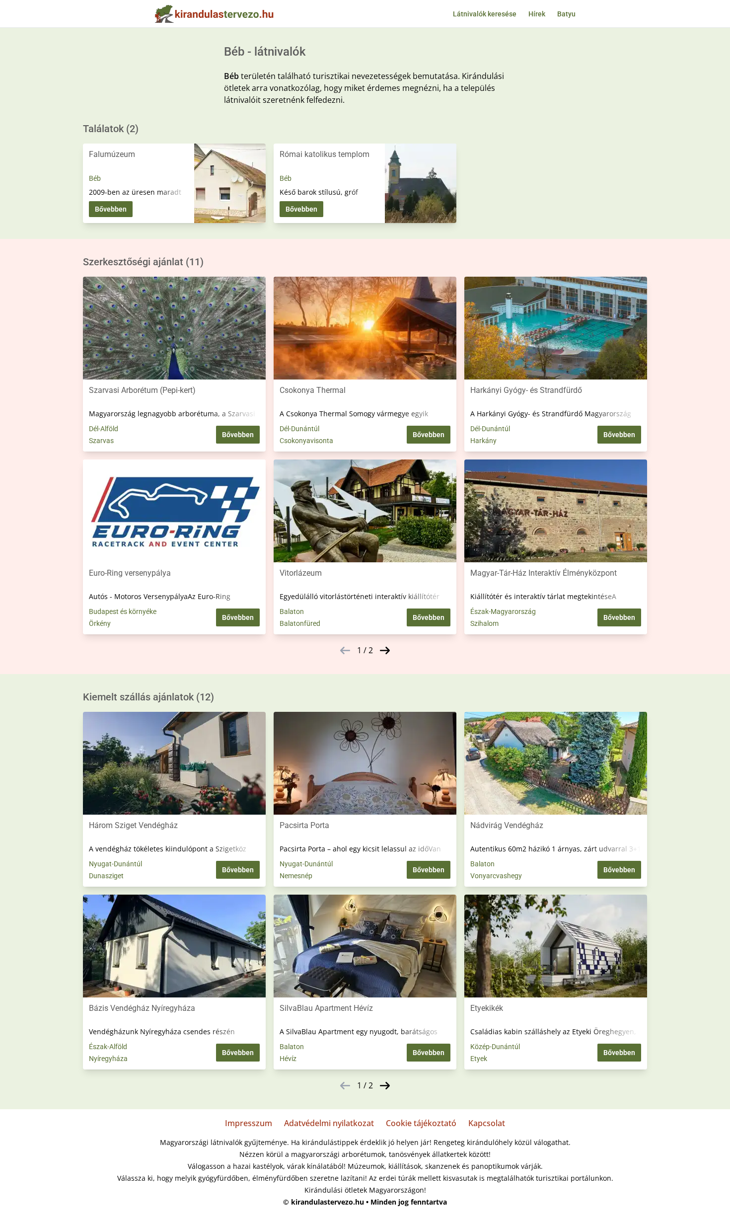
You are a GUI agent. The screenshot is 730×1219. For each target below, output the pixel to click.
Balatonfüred (300, 623)
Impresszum (248, 1123)
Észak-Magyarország (503, 611)
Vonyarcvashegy (496, 876)
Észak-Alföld (108, 1047)
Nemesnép (296, 876)
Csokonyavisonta (306, 441)
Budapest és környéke (122, 611)
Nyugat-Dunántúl (115, 864)
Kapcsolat (486, 1123)
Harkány (483, 441)
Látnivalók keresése (484, 14)
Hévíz (288, 1059)
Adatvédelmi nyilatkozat (329, 1123)
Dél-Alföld (103, 429)
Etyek (478, 1059)
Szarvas (101, 441)
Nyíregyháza (108, 1059)
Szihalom (484, 623)
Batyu (566, 14)
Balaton (292, 611)
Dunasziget (106, 876)
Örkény (100, 623)
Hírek (536, 14)
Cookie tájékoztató (421, 1123)
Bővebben (111, 209)
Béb (95, 178)
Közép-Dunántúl (495, 1047)
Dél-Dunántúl (299, 429)
